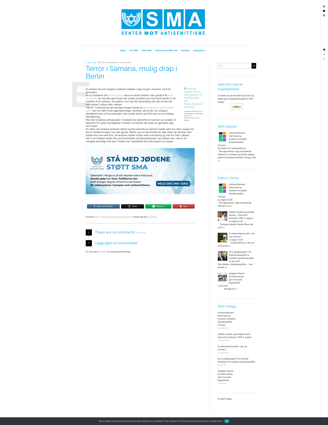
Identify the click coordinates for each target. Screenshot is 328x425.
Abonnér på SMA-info (166, 50)
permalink (152, 217)
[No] (325, 421)
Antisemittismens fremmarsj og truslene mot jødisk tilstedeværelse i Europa (227, 318)
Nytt (99, 62)
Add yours (141, 232)
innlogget (102, 252)
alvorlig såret (115, 95)
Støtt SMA (147, 50)
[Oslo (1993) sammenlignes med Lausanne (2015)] (324, 59)
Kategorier (199, 50)
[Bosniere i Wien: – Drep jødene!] (324, 54)
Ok (227, 421)
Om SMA (133, 50)
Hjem (123, 50)
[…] (219, 160)
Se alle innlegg (224, 399)
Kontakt (185, 50)
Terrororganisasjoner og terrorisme (116, 62)
